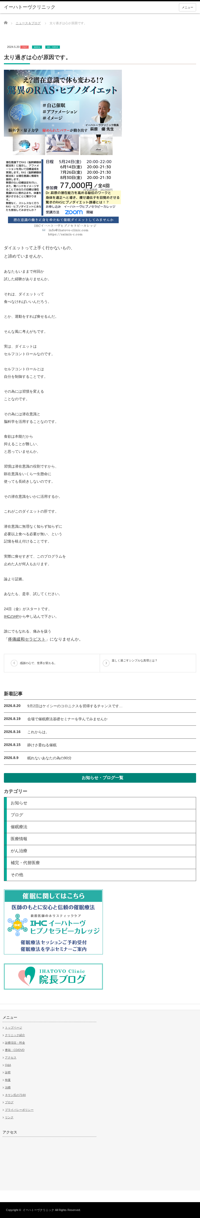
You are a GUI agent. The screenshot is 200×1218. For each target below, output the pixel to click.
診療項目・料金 (15, 1042)
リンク (9, 1117)
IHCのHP (11, 616)
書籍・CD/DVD (14, 1049)
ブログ (24, 47)
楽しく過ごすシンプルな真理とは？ (135, 660)
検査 (8, 1079)
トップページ (13, 1027)
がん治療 (19, 851)
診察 (8, 1072)
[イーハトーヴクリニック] (44, 7)
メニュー (187, 7)
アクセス (10, 1057)
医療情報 (19, 839)
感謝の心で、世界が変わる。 (38, 663)
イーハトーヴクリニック (38, 1209)
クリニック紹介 (15, 1035)
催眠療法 (37, 47)
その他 (17, 874)
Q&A (8, 1065)
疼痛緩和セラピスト (27, 639)
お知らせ (19, 803)
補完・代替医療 (52, 47)
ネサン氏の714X (15, 1094)
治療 (8, 1087)
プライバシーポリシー (19, 1109)
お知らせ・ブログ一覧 (102, 777)
